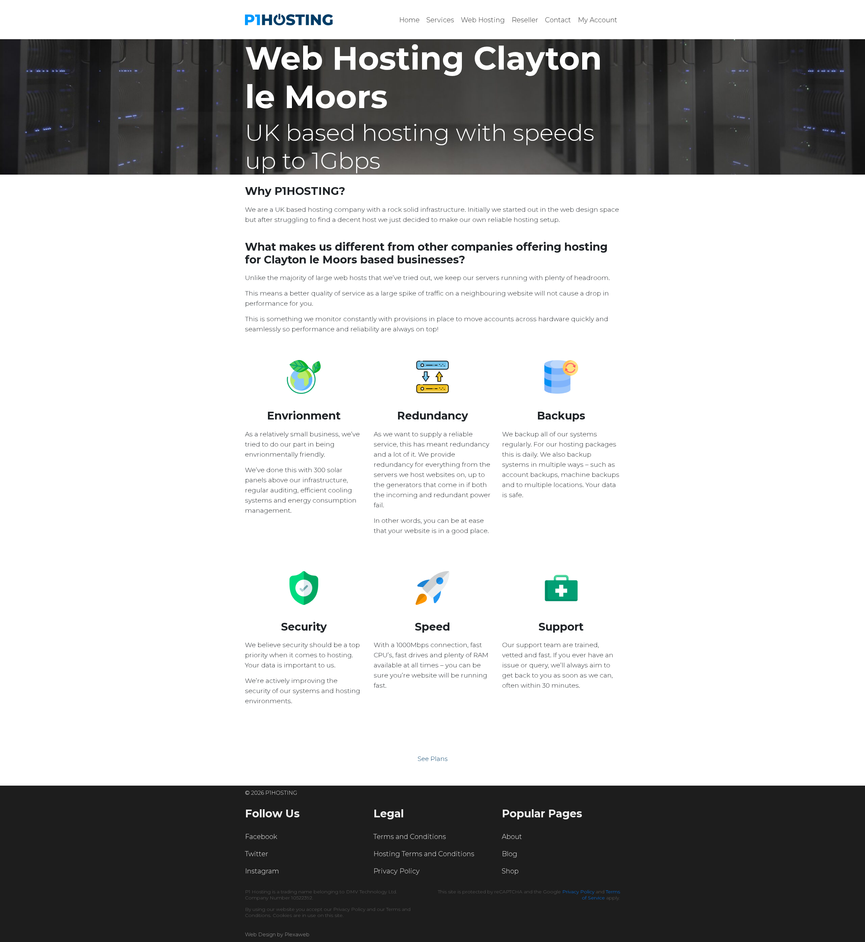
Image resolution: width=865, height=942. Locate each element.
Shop (510, 871)
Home (409, 20)
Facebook (261, 837)
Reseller (525, 20)
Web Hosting (483, 20)
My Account (597, 20)
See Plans (433, 759)
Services (440, 20)
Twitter (256, 854)
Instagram (262, 871)
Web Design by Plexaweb (277, 934)
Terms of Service (601, 895)
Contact (558, 20)
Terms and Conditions (409, 837)
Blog (509, 854)
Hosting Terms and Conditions (423, 854)
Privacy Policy (396, 871)
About (512, 837)
